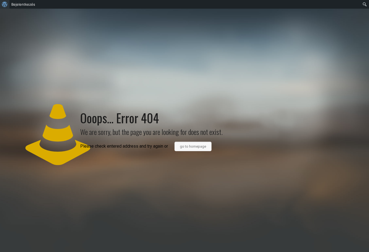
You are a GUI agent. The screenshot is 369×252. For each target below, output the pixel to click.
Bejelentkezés (23, 4)
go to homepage (193, 146)
